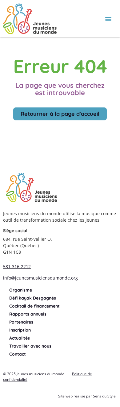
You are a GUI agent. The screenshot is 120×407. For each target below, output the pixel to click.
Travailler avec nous (30, 346)
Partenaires (21, 322)
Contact (17, 354)
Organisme (20, 290)
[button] (108, 19)
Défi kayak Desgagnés (32, 298)
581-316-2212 (17, 266)
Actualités (19, 338)
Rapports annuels (27, 314)
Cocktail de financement (34, 306)
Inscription (20, 330)
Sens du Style (104, 396)
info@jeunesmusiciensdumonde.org (40, 278)
